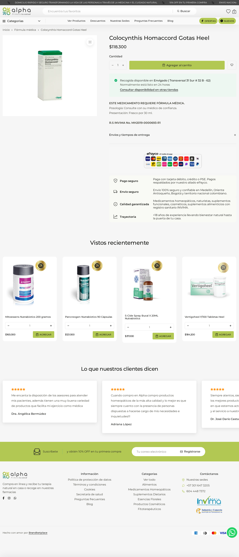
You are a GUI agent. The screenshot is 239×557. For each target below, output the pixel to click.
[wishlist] (228, 11)
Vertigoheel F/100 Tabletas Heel (204, 316)
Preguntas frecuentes (148, 20)
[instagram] (9, 497)
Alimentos (149, 484)
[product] (89, 42)
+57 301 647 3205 (198, 485)
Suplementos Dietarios (149, 494)
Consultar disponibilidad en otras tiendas (149, 89)
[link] (30, 284)
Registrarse (192, 451)
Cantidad (115, 56)
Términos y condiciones (89, 484)
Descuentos (97, 20)
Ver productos (76, 20)
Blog (170, 20)
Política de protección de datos (89, 479)
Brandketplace (38, 532)
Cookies (89, 489)
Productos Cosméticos (149, 504)
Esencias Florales (149, 499)
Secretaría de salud (89, 494)
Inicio (6, 29)
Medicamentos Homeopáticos (149, 489)
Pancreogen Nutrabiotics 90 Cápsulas (88, 316)
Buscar (185, 11)
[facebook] (3, 497)
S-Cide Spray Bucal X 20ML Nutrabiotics (141, 317)
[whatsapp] (15, 497)
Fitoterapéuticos (149, 509)
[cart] (234, 11)
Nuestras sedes (119, 20)
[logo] (17, 11)
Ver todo (149, 479)
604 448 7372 (196, 491)
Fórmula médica (25, 29)
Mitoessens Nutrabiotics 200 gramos (28, 316)
